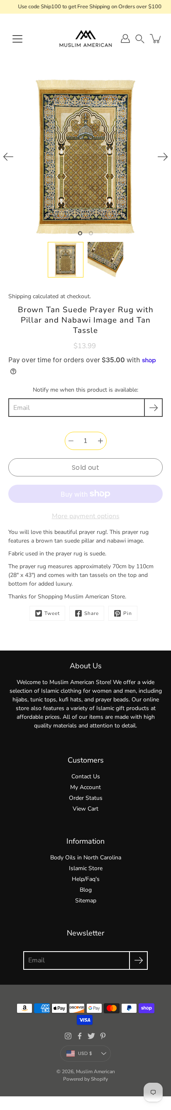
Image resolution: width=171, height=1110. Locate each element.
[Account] (125, 38)
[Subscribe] (153, 407)
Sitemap (85, 900)
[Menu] (17, 39)
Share (91, 613)
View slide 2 (91, 233)
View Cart (85, 809)
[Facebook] (79, 1036)
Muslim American (95, 1071)
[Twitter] (91, 1036)
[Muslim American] (85, 38)
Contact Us (85, 776)
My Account (85, 787)
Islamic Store (86, 868)
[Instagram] (68, 1036)
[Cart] (156, 38)
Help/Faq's (86, 879)
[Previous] (8, 156)
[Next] (162, 156)
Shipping (19, 296)
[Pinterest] (103, 1036)
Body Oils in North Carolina (85, 857)
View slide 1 (80, 233)
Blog (86, 890)
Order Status (86, 798)
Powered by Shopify (85, 1079)
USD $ (85, 1053)
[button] (139, 38)
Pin (127, 613)
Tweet (52, 613)
